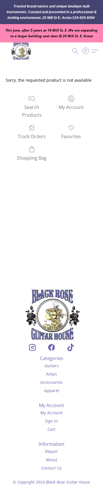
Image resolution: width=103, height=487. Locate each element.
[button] (22, 51)
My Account (71, 107)
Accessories (51, 382)
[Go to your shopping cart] (87, 51)
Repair (51, 451)
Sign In (51, 421)
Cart (51, 429)
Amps (51, 374)
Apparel (51, 390)
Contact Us (51, 468)
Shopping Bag (32, 158)
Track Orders (32, 136)
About (51, 459)
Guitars (52, 365)
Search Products (32, 111)
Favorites (71, 136)
